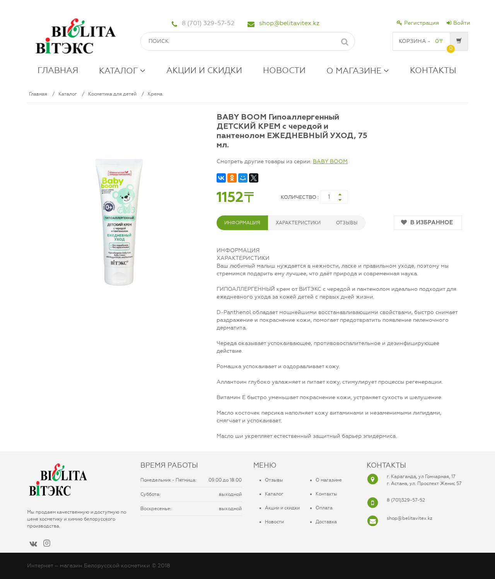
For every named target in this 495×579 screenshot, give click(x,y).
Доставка (326, 521)
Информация (242, 222)
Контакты (326, 494)
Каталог (67, 94)
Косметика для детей (112, 94)
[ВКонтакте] (221, 178)
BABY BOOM (330, 161)
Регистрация (421, 23)
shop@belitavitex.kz (289, 23)
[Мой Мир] (243, 178)
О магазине (329, 480)
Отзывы (274, 480)
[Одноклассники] (232, 178)
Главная (38, 94)
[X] (253, 178)
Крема (155, 94)
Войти (461, 23)
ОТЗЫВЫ (347, 222)
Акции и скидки (282, 508)
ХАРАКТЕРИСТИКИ (298, 222)
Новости (274, 521)
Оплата (324, 508)
